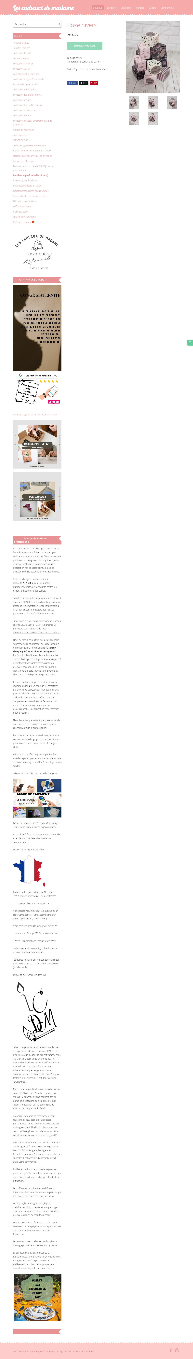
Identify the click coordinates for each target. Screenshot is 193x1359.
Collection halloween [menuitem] (23, 129)
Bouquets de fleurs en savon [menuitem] (27, 185)
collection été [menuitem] (20, 135)
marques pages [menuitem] (21, 211)
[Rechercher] (59, 24)
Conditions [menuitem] (126, 7)
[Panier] (190, 343)
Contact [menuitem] (140, 7)
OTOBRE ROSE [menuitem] (20, 140)
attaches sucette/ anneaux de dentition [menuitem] (32, 155)
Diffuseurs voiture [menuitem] (22, 206)
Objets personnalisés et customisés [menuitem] (30, 190)
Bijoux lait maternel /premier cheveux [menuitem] (32, 150)
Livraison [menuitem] (111, 7)
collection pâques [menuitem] (22, 100)
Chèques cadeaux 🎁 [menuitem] (23, 222)
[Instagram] (177, 1350)
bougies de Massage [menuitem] (23, 161)
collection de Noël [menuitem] (22, 53)
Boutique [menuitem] (97, 7)
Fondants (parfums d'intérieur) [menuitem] (30, 175)
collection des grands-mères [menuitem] (27, 94)
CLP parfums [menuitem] (167, 7)
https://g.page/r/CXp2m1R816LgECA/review (35, 414)
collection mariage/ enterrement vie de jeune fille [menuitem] (32, 122)
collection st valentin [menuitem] (23, 63)
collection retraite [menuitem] (22, 115)
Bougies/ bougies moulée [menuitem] (25, 84)
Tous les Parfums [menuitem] (21, 47)
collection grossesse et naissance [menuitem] (29, 145)
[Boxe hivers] (134, 102)
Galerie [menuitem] (152, 7)
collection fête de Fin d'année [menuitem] (28, 105)
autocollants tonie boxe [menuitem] (24, 216)
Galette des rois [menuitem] (21, 58)
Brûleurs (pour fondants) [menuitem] (25, 180)
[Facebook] (171, 1350)
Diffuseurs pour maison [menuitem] (24, 201)
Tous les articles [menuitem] (21, 42)
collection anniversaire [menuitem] (24, 110)
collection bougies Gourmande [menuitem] (28, 79)
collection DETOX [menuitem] (21, 68)
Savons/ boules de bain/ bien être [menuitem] (30, 196)
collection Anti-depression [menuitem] (26, 74)
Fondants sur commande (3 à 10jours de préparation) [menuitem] (33, 168)
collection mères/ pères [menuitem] (25, 89)
